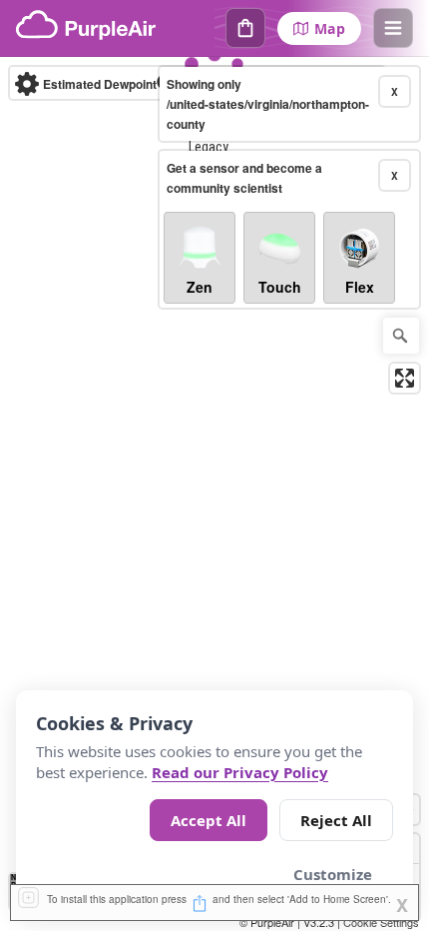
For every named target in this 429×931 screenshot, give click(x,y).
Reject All (336, 820)
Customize (332, 874)
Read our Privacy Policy (240, 772)
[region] (214, 494)
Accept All (208, 820)
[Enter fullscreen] (404, 378)
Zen (200, 287)
